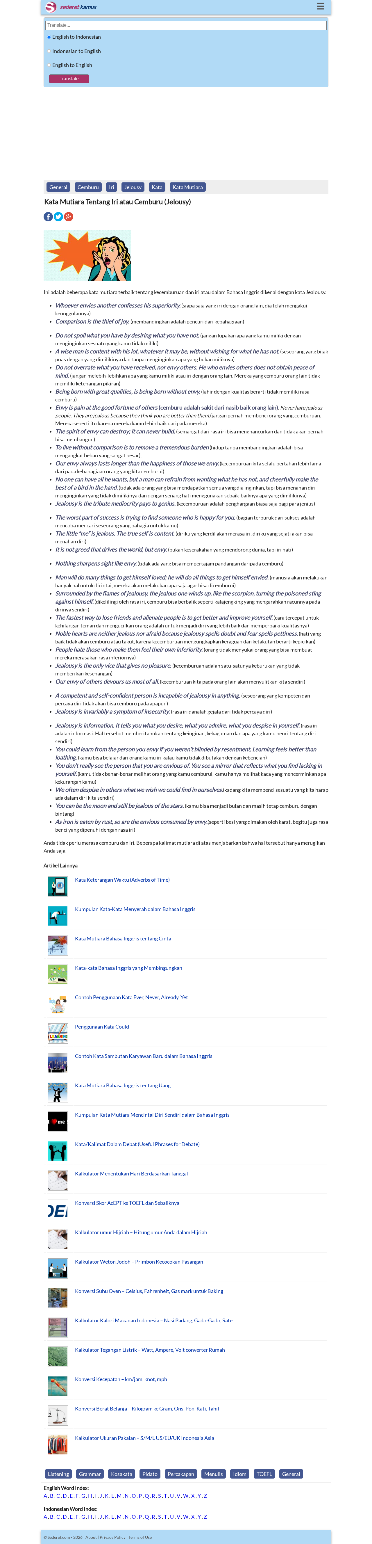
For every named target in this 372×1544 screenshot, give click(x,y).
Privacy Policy (113, 1537)
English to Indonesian (76, 36)
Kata (157, 187)
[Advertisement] (186, 131)
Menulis (213, 1474)
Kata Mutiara (188, 187)
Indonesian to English (76, 51)
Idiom (239, 1474)
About (91, 1537)
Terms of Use (140, 1537)
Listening (58, 1474)
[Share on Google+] (68, 221)
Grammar (90, 1474)
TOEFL (264, 1474)
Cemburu (88, 187)
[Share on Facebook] (48, 221)
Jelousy (133, 187)
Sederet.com (59, 1537)
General (58, 187)
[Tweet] (58, 221)
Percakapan (181, 1474)
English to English (72, 65)
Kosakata (121, 1474)
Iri (111, 187)
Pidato (150, 1474)
